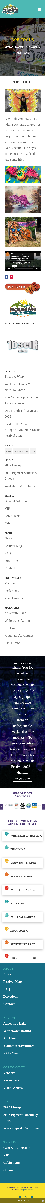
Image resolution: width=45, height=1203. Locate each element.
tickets (33, 451)
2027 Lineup (13, 465)
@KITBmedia (27, 1190)
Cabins (9, 523)
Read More (22, 778)
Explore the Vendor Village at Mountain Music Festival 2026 (22, 429)
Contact (10, 568)
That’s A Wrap (14, 376)
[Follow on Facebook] (6, 277)
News (8, 538)
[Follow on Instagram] (11, 277)
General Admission (17, 501)
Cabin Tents (13, 516)
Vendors (10, 583)
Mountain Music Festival (21, 451)
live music (8, 451)
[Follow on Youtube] (31, 1196)
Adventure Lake (15, 613)
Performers (12, 590)
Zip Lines (11, 628)
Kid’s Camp (13, 643)
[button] (1, 807)
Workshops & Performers (21, 486)
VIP (7, 508)
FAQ (8, 553)
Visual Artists (14, 598)
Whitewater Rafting (18, 620)
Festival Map (13, 546)
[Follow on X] (25, 1196)
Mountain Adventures (19, 635)
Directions (11, 561)
